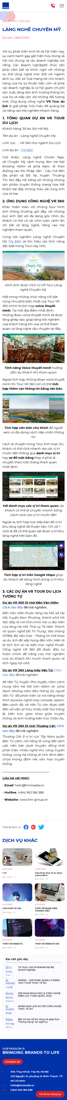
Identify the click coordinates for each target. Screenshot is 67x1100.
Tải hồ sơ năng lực (50, 1094)
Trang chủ (9, 21)
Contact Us (12, 1061)
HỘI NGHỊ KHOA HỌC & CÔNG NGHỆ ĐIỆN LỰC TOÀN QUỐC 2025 (39, 994)
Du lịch (25, 21)
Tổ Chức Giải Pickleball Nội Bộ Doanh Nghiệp (36, 968)
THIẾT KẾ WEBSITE (12, 944)
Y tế (4, 873)
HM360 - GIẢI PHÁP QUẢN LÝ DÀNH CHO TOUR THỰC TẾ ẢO (39, 981)
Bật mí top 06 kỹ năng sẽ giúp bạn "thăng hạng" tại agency (39, 1020)
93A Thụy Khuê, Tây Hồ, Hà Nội (29, 1071)
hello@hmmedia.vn (22, 1085)
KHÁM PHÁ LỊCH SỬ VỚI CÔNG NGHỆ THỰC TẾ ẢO (39, 1007)
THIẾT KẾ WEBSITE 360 (47, 944)
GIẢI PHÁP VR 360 (11, 908)
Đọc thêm (7, 877)
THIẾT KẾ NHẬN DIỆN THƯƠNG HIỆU (46, 909)
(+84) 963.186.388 (22, 1089)
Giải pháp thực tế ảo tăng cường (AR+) (48, 874)
